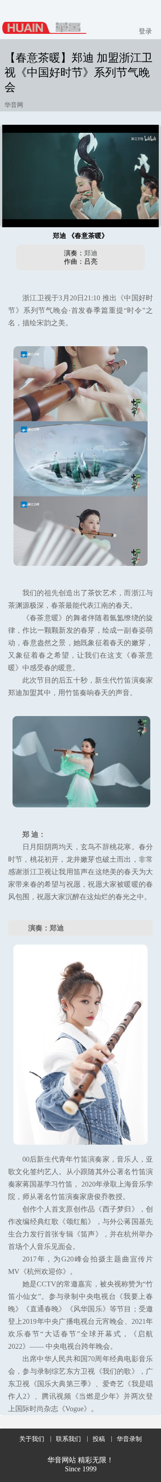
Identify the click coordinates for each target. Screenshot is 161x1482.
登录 (145, 31)
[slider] (80, 210)
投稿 (99, 1439)
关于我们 (31, 1439)
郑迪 (90, 253)
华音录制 (129, 1439)
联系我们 (68, 1439)
